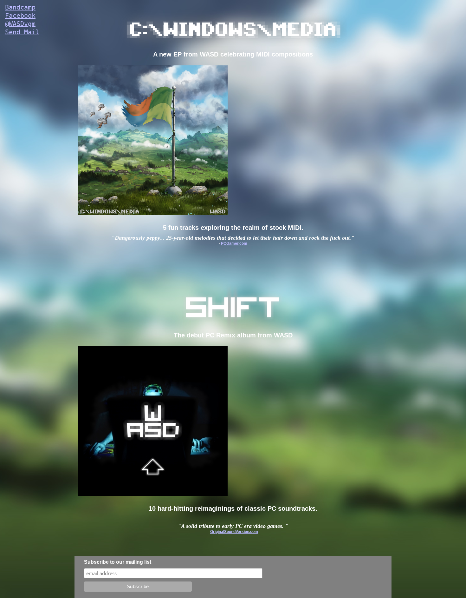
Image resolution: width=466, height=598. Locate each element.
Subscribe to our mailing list (117, 562)
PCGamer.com (234, 243)
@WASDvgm (20, 24)
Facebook (20, 15)
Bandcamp (20, 7)
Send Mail (22, 32)
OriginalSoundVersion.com (234, 531)
